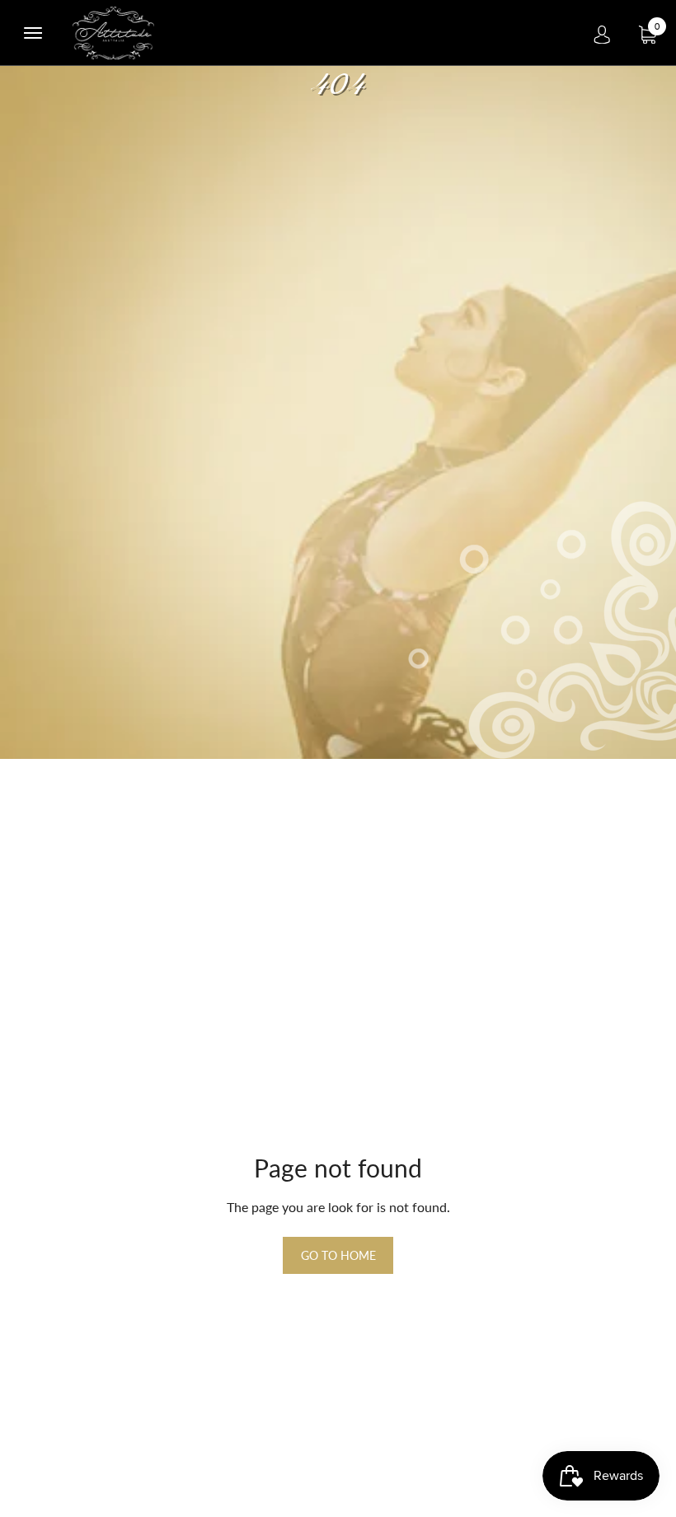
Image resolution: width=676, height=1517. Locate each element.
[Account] (602, 33)
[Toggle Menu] (33, 33)
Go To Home (338, 1255)
